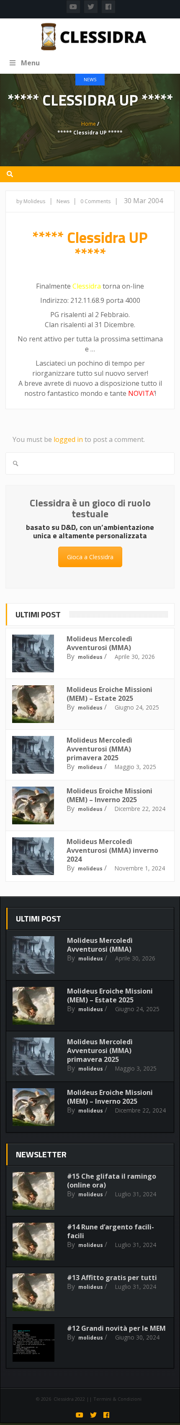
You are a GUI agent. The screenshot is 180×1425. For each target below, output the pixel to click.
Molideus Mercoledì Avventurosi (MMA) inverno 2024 (112, 850)
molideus (90, 657)
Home (88, 123)
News (90, 79)
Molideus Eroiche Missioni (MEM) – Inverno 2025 (109, 795)
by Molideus (30, 201)
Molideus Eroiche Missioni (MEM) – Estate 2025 (109, 694)
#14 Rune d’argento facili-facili (110, 1231)
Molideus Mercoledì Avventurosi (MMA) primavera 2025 (99, 749)
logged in (68, 439)
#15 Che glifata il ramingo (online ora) (111, 1181)
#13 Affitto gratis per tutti (112, 1277)
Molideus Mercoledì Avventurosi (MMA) (99, 643)
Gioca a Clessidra (90, 557)
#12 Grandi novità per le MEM (116, 1328)
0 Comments (95, 201)
